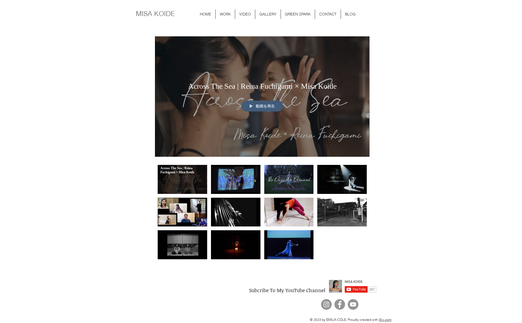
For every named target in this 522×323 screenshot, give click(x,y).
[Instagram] (326, 304)
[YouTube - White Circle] (361, 14)
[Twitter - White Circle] (382, 14)
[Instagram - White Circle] (371, 14)
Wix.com (385, 320)
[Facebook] (339, 304)
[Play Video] (182, 179)
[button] (225, 14)
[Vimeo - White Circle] (403, 14)
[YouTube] (353, 304)
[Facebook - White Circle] (393, 14)
